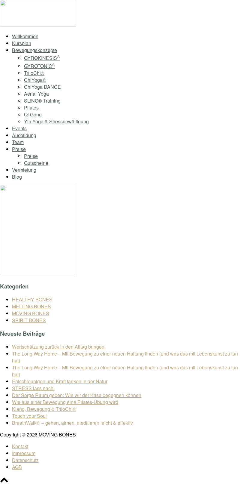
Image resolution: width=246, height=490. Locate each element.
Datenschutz (25, 460)
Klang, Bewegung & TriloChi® (44, 408)
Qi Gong (33, 114)
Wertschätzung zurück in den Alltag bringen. (59, 346)
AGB (17, 467)
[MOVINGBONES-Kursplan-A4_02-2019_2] (38, 273)
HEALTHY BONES (32, 299)
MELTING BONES (31, 306)
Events (19, 128)
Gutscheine (36, 162)
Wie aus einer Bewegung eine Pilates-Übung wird (65, 402)
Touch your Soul (29, 415)
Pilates (31, 107)
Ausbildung (24, 135)
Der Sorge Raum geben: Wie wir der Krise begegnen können (76, 395)
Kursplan (21, 43)
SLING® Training (42, 100)
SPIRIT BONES (29, 320)
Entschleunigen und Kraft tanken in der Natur (59, 381)
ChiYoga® (35, 79)
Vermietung (24, 169)
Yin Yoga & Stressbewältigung (56, 121)
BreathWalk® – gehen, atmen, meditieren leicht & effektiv (72, 422)
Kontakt (20, 446)
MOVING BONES (30, 313)
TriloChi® (34, 72)
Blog (17, 176)
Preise (19, 149)
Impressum (23, 453)
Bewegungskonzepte (34, 50)
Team (18, 142)
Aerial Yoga (36, 93)
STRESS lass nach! (33, 388)
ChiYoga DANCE (42, 86)
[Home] (38, 24)
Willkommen (25, 36)
